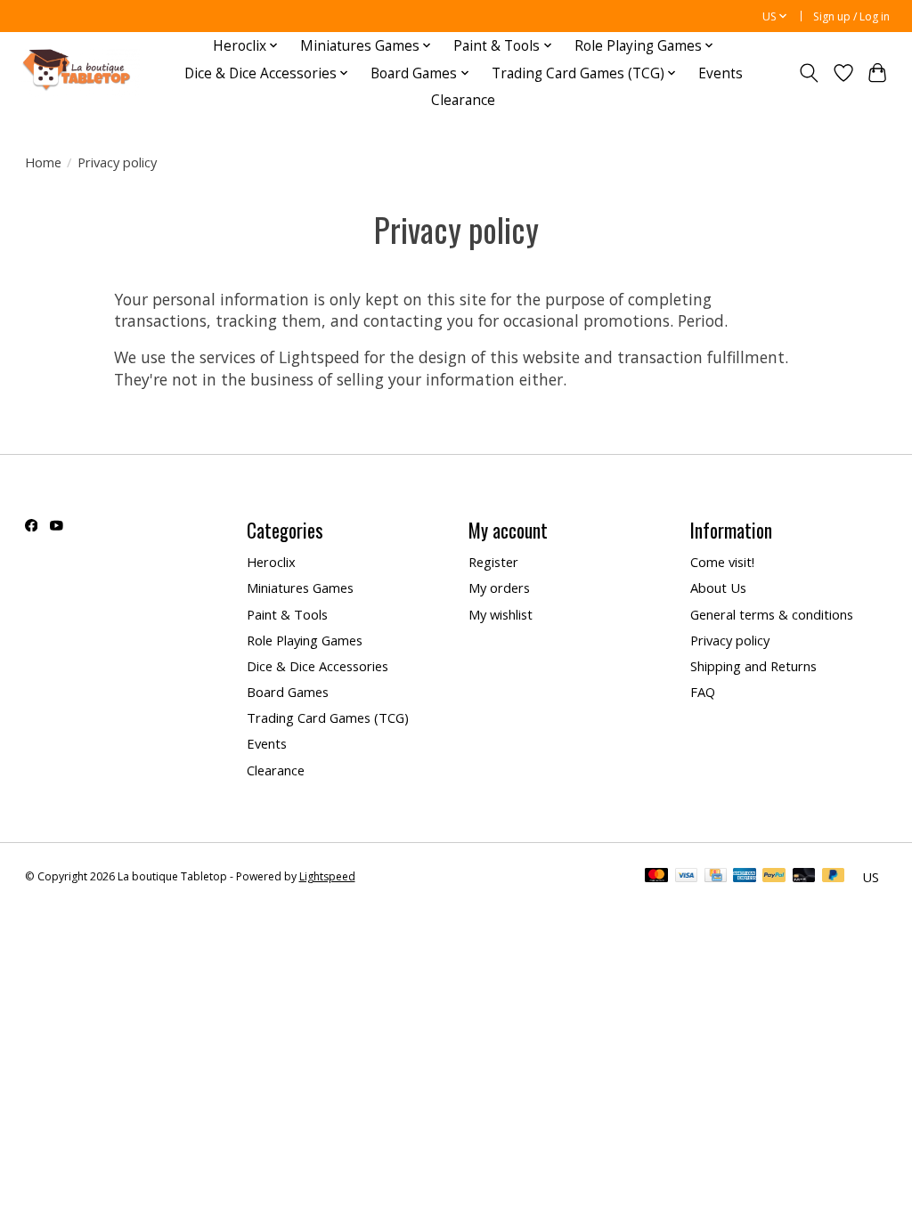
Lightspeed (327, 876)
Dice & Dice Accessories (317, 666)
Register (493, 562)
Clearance (463, 100)
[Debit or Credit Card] (804, 877)
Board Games (288, 692)
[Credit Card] (715, 877)
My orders (499, 587)
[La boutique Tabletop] (80, 73)
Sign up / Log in (851, 16)
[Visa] (686, 877)
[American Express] (744, 877)
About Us (718, 587)
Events (720, 73)
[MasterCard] (656, 877)
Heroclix (271, 562)
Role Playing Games (304, 640)
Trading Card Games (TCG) (328, 717)
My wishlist (500, 614)
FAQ (702, 692)
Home (43, 162)
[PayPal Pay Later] (833, 877)
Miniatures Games (300, 587)
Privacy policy (730, 640)
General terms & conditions (771, 614)
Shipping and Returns (753, 666)
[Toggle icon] (808, 73)
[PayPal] (774, 877)
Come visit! (722, 562)
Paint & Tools (287, 614)
